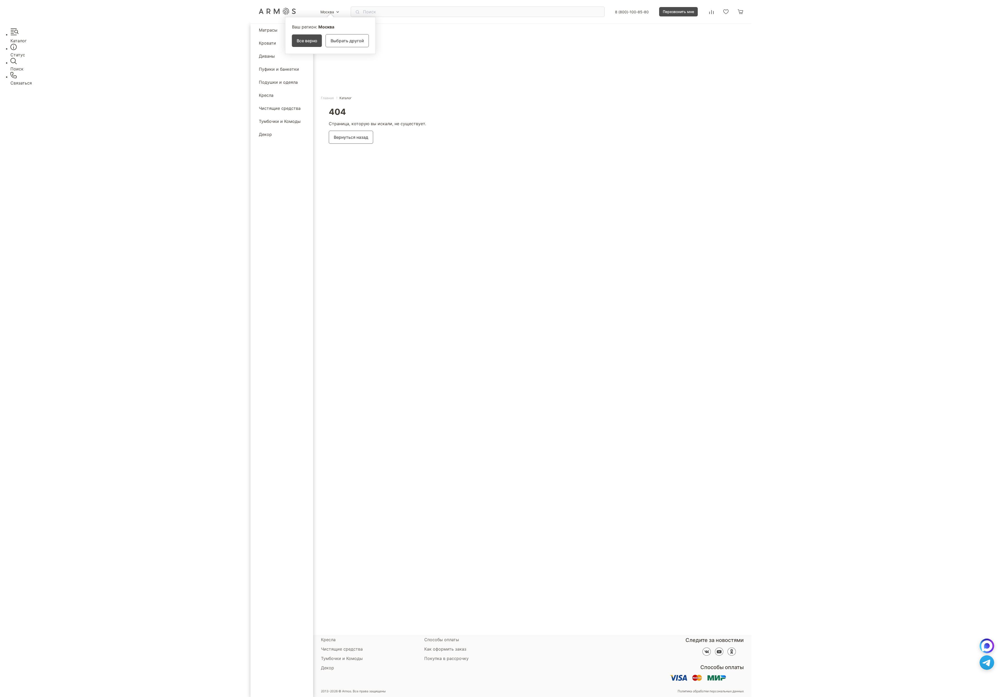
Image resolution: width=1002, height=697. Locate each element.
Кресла (266, 95)
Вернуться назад (351, 137)
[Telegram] (987, 662)
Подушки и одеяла (278, 82)
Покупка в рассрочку (446, 658)
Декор (265, 134)
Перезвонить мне (678, 11)
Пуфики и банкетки (279, 69)
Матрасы (268, 30)
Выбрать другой (347, 40)
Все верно (307, 40)
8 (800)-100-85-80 (632, 12)
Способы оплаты (441, 639)
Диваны (267, 56)
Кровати (267, 43)
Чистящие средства (280, 108)
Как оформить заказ (445, 649)
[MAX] (987, 646)
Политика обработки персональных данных (711, 691)
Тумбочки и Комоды (280, 121)
